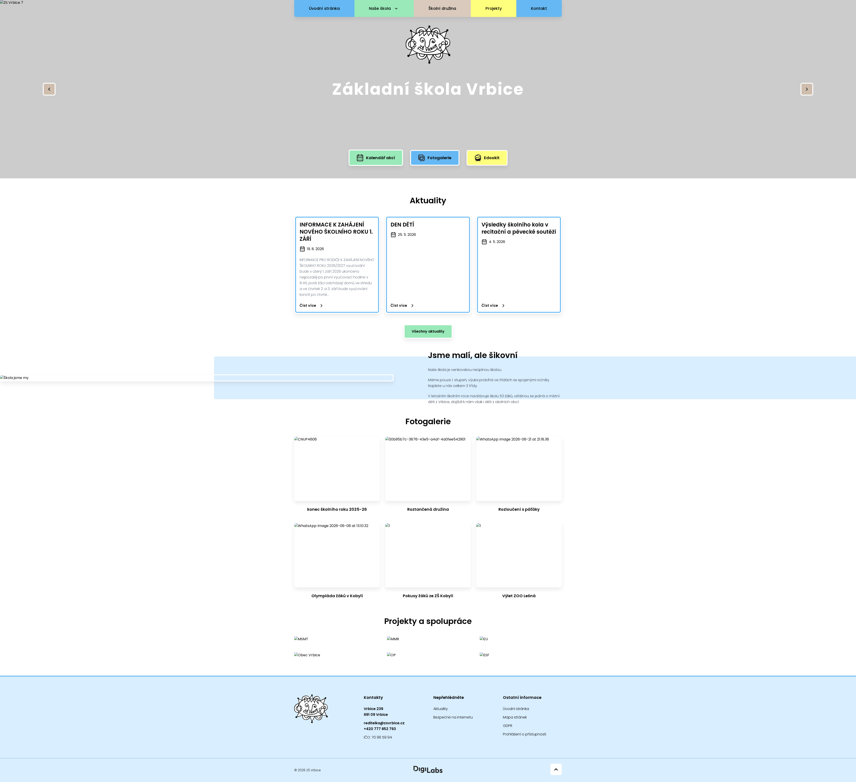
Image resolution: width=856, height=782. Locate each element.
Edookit (492, 158)
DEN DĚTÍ (402, 224)
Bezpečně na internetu (453, 717)
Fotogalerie (439, 158)
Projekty (494, 8)
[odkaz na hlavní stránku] (311, 708)
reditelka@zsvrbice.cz (384, 723)
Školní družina (442, 8)
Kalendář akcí (380, 158)
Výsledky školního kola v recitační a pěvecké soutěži (519, 228)
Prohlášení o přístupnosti (524, 734)
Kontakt (539, 8)
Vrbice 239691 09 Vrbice (376, 711)
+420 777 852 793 (380, 728)
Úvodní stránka (324, 8)
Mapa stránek (515, 717)
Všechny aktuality (428, 331)
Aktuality (440, 708)
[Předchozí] (49, 89)
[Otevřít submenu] (396, 8)
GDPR (507, 725)
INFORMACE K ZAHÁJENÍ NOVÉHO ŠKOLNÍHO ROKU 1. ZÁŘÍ (336, 232)
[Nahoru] (556, 769)
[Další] (806, 89)
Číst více (308, 305)
